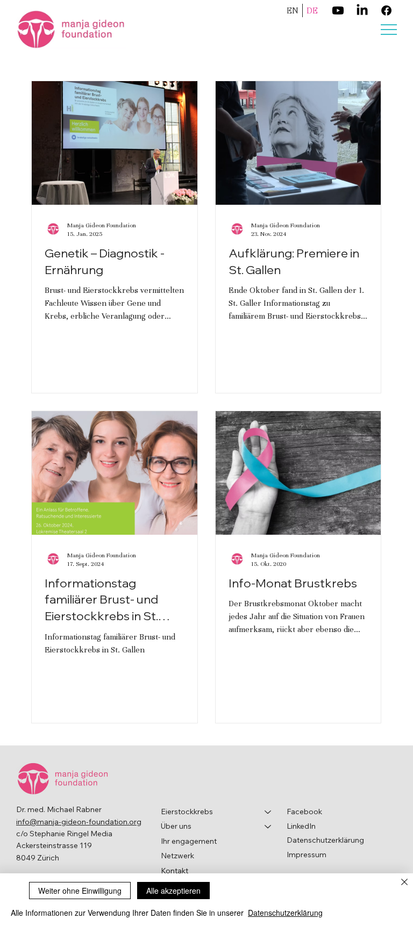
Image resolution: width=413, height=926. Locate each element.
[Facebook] (386, 10)
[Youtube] (338, 10)
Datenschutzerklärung (325, 840)
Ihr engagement (189, 841)
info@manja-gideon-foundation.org (78, 822)
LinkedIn (301, 826)
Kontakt (174, 870)
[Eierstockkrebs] (268, 812)
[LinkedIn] (362, 10)
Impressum (306, 854)
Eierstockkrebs (187, 811)
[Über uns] (268, 826)
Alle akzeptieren (173, 890)
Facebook (304, 811)
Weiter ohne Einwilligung (80, 890)
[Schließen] (404, 882)
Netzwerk (177, 855)
